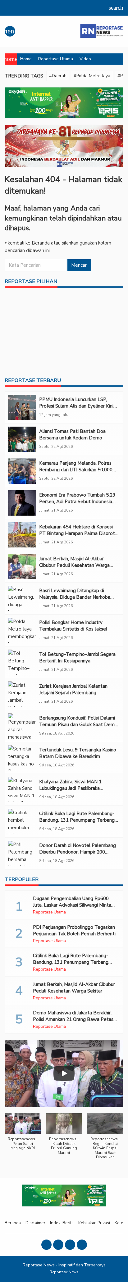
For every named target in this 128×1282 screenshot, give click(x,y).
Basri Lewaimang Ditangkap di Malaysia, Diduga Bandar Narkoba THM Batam (74, 597)
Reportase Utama (55, 59)
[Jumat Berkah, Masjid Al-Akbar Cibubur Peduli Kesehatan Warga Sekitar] (22, 566)
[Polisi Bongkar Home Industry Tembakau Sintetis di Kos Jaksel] (22, 630)
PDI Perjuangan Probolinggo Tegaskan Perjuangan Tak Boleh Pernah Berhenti (74, 930)
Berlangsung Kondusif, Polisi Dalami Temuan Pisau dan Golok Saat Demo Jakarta (78, 724)
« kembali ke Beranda (27, 243)
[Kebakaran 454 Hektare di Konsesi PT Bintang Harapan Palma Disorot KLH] (22, 534)
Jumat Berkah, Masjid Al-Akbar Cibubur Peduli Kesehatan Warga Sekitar (74, 565)
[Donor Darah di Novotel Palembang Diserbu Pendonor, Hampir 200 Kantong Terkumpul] (22, 853)
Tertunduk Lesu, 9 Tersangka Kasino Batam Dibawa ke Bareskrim (77, 753)
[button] (22, 1135)
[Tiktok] (82, 1245)
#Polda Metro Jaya (92, 76)
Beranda (13, 1223)
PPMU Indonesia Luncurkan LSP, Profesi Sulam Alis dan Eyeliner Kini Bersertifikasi (76, 406)
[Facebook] (46, 1245)
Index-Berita (62, 1223)
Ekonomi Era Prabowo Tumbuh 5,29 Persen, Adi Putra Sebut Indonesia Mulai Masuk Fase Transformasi (77, 501)
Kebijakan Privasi (94, 1223)
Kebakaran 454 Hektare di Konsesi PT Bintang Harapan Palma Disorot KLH (77, 533)
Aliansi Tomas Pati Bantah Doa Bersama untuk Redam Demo (72, 434)
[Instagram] (58, 1245)
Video (85, 59)
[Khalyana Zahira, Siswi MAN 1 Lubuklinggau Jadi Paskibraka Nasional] (22, 789)
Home (26, 59)
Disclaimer (35, 1223)
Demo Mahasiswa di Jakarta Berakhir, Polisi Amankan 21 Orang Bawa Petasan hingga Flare (75, 1019)
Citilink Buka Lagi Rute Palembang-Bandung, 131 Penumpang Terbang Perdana (77, 820)
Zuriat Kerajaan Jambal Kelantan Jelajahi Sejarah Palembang (73, 689)
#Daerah (57, 76)
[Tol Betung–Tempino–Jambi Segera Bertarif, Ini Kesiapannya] (22, 662)
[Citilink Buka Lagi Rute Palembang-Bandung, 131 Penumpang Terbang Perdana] (22, 821)
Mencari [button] (79, 265)
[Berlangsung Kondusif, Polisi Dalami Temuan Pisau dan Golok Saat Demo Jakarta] (22, 726)
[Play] (64, 1073)
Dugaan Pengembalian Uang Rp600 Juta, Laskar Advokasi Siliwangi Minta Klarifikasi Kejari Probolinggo (72, 905)
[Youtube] (70, 1245)
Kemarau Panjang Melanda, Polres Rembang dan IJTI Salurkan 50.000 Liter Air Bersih (75, 469)
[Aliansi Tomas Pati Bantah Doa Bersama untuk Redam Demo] (22, 439)
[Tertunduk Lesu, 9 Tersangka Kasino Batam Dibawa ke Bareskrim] (22, 757)
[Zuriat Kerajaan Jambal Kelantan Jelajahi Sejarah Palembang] (22, 694)
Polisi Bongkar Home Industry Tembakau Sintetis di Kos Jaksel (73, 625)
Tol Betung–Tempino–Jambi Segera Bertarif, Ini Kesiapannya (77, 657)
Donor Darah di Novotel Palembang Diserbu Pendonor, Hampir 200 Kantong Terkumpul (77, 852)
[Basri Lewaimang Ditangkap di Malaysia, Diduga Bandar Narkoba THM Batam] (22, 598)
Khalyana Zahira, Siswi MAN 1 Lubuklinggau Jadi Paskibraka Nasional (70, 788)
